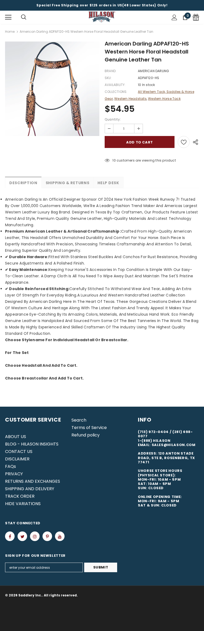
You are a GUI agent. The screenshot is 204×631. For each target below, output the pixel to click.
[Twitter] (22, 536)
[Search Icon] (23, 17)
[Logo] (102, 17)
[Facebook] (10, 536)
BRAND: (110, 71)
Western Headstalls (130, 98)
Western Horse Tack (164, 98)
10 (114, 160)
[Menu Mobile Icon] (8, 17)
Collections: (116, 91)
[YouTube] (60, 536)
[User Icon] (174, 17)
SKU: (108, 78)
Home (10, 31)
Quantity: (113, 119)
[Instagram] (35, 536)
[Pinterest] (47, 536)
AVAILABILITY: (115, 85)
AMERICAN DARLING (153, 71)
